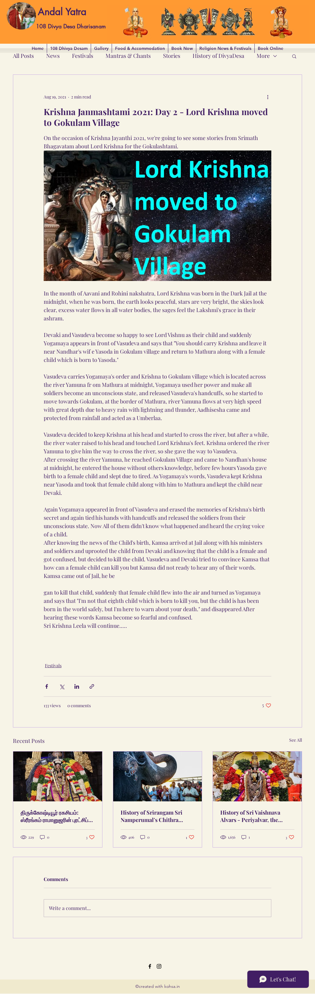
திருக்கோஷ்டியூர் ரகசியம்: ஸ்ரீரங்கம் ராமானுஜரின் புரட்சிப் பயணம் (54, 816)
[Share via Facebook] (47, 686)
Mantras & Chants (128, 55)
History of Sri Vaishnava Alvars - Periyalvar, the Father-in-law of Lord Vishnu (250, 816)
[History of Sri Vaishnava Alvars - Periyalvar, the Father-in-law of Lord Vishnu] (257, 776)
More (263, 55)
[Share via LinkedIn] (77, 686)
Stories (171, 55)
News (53, 55)
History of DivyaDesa (218, 55)
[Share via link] (92, 686)
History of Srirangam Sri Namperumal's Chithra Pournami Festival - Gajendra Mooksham (151, 816)
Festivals (82, 55)
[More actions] (267, 97)
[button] (294, 56)
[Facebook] (150, 966)
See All (295, 740)
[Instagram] (159, 966)
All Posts (23, 55)
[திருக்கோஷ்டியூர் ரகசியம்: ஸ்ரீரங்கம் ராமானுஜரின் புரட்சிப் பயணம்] (57, 776)
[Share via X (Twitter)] (62, 686)
